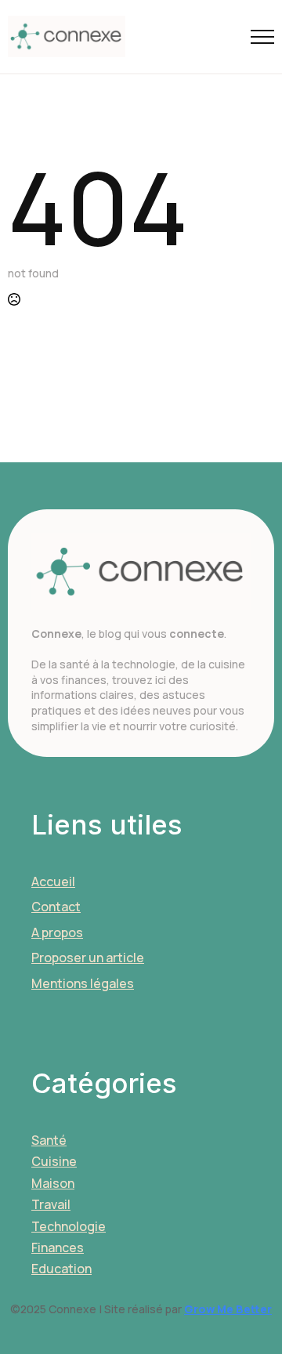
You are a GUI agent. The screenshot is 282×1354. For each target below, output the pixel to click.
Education (61, 1268)
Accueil (53, 881)
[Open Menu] (262, 37)
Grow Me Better (228, 1309)
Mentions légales (82, 983)
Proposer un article (87, 957)
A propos (57, 932)
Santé (49, 1140)
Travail (50, 1204)
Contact (56, 906)
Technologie (68, 1226)
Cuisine (54, 1161)
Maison (52, 1183)
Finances (57, 1247)
